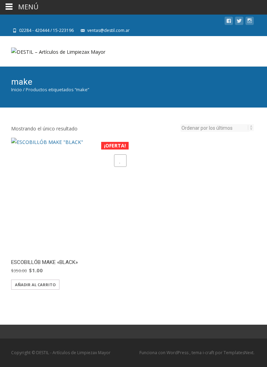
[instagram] (249, 22)
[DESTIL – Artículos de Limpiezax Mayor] (52, 50)
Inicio (16, 89)
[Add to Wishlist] (120, 160)
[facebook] (229, 22)
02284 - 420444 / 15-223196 (46, 30)
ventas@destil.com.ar (108, 30)
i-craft (209, 353)
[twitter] (239, 22)
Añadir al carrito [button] (35, 284)
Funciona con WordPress (164, 353)
